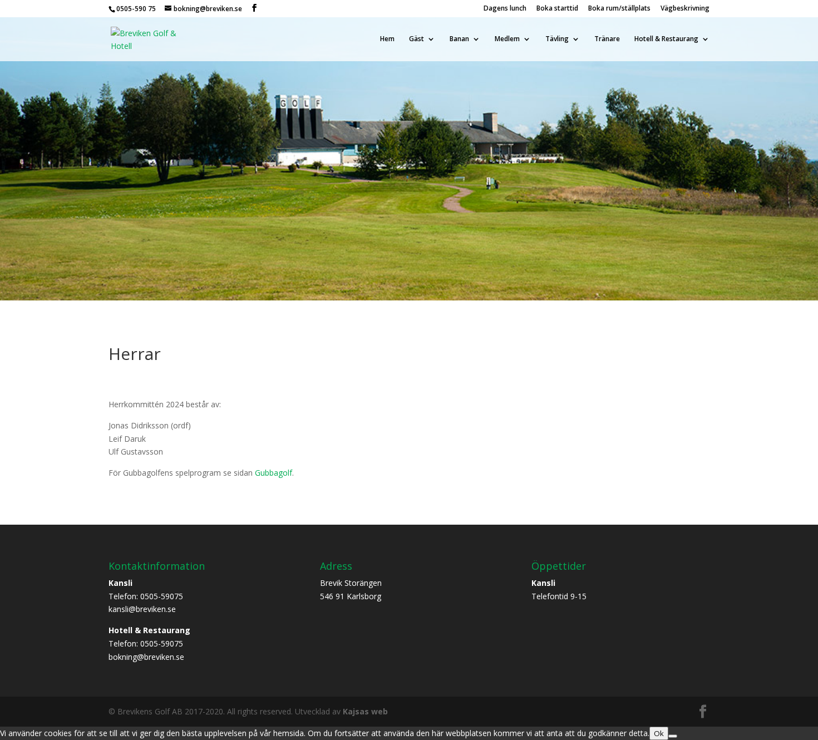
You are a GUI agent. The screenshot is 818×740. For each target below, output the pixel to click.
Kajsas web (365, 711)
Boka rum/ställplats (619, 9)
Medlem (507, 39)
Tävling (557, 39)
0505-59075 (161, 596)
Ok (659, 733)
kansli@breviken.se (142, 609)
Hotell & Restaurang (666, 39)
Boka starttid (557, 9)
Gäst (416, 39)
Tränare (607, 39)
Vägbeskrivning (685, 9)
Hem (387, 39)
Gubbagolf (273, 472)
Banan (459, 39)
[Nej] (672, 736)
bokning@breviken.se (146, 657)
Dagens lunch (505, 9)
